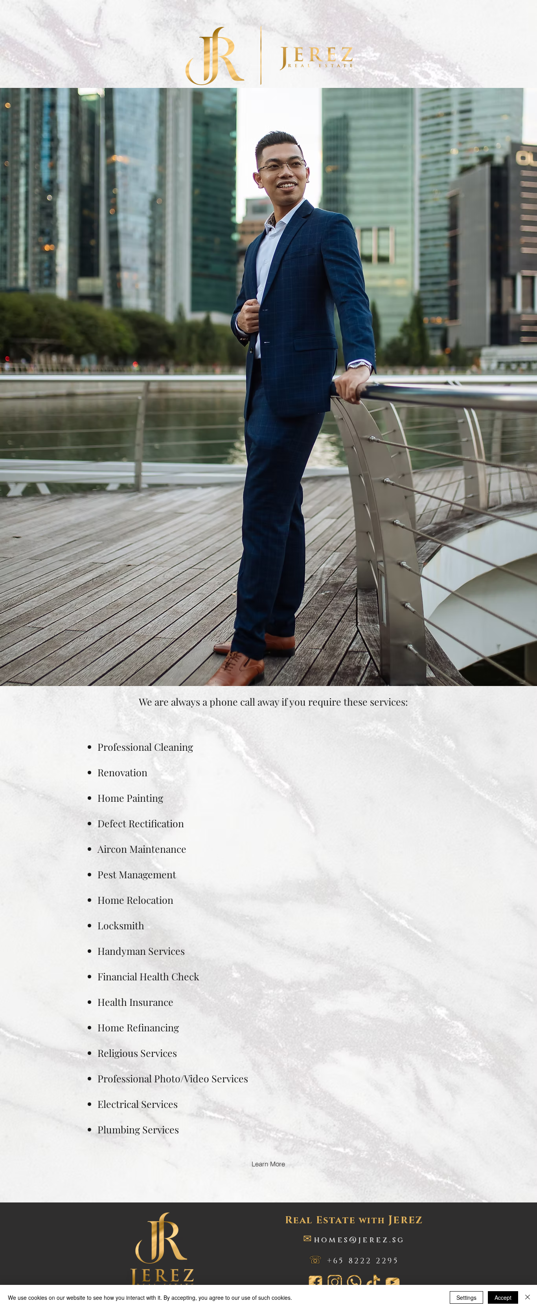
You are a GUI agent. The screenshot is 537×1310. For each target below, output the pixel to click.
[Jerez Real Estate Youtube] (392, 1282)
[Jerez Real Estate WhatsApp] (354, 1282)
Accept (503, 1297)
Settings (466, 1297)
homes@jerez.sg (359, 1240)
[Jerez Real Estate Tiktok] (373, 1282)
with (354, 1220)
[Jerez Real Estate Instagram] (334, 1282)
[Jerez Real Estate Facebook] (315, 1282)
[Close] (527, 1297)
